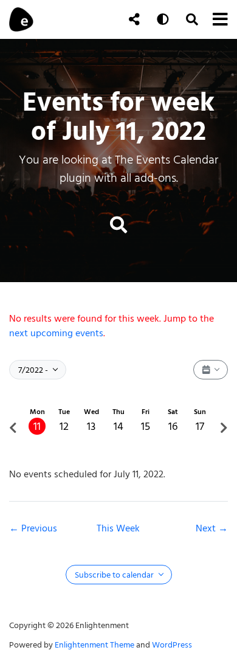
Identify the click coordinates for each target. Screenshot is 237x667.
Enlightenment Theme (94, 644)
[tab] (37, 428)
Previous (39, 528)
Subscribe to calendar (115, 574)
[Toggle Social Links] (134, 19)
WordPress (172, 644)
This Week (118, 528)
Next (207, 528)
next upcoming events (56, 333)
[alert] (118, 325)
